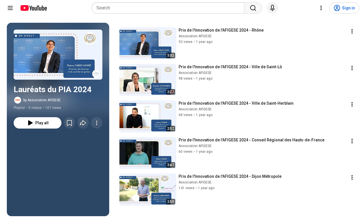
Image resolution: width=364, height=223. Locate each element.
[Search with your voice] (272, 8)
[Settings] (321, 8)
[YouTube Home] (33, 8)
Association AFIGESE (195, 36)
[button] (58, 55)
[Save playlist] (69, 123)
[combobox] (169, 8)
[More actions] (96, 123)
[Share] (83, 123)
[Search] (253, 8)
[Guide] (10, 8)
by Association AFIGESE (42, 100)
